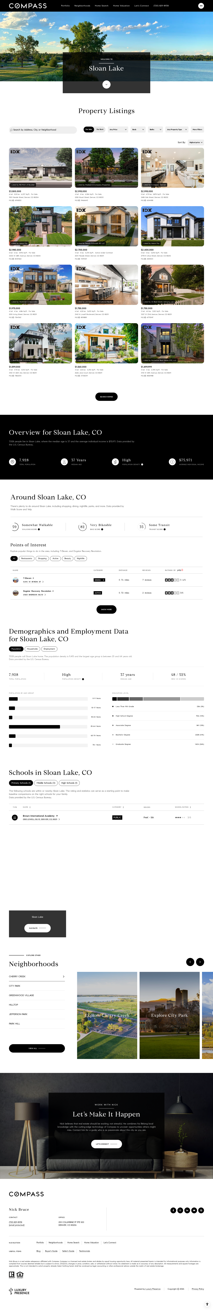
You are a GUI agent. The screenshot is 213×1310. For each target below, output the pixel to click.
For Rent (100, 129)
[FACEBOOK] (173, 1210)
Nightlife (82, 558)
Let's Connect (141, 6)
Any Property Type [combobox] (174, 129)
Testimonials (84, 1251)
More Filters (197, 129)
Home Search (102, 6)
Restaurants (27, 558)
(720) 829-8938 (161, 6)
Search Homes (106, 397)
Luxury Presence (153, 1289)
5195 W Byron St (33, 582)
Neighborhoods (82, 6)
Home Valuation (121, 6)
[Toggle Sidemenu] (201, 6)
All (15, 558)
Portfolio (65, 6)
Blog (38, 1251)
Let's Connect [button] (110, 1242)
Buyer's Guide (51, 1251)
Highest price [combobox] (195, 142)
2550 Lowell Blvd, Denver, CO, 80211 (40, 819)
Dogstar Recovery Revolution (37, 591)
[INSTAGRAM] (180, 1210)
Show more (106, 609)
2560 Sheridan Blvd (34, 595)
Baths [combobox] (152, 129)
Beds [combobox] (134, 129)
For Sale (89, 129)
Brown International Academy (38, 815)
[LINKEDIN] (187, 1210)
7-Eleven (27, 578)
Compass (63, 1261)
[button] (37, 976)
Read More (106, 1015)
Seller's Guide (68, 1251)
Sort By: (181, 142)
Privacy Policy (198, 1289)
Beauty (68, 558)
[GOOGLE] (201, 1210)
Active (57, 558)
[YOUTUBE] (194, 1210)
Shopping (43, 558)
